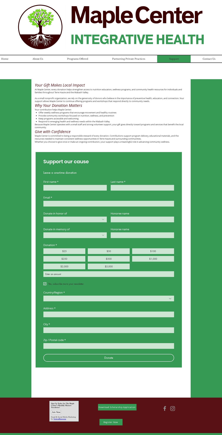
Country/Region (54, 292)
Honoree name (120, 213)
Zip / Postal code (54, 340)
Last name (118, 182)
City (46, 324)
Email (47, 197)
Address (49, 308)
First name (51, 182)
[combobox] (75, 219)
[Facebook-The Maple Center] (165, 408)
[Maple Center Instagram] (173, 408)
